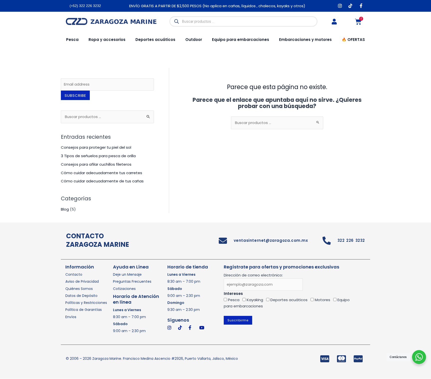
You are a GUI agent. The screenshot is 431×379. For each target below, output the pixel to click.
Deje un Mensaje (127, 274)
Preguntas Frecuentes (132, 281)
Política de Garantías (83, 309)
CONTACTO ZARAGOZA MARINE (97, 240)
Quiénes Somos (79, 288)
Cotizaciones (124, 288)
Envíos (70, 316)
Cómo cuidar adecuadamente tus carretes (101, 172)
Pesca (72, 39)
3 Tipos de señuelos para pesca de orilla (98, 155)
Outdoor (193, 39)
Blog (65, 209)
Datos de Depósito (81, 295)
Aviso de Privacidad (82, 281)
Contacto (73, 274)
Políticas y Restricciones (86, 302)
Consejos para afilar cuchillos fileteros (96, 164)
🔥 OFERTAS (353, 39)
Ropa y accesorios (107, 39)
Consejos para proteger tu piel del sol (96, 147)
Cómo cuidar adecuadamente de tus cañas (102, 181)
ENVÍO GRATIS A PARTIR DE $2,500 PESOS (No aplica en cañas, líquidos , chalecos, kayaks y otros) (217, 5)
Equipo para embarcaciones (240, 39)
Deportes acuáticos (155, 39)
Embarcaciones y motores (305, 39)
